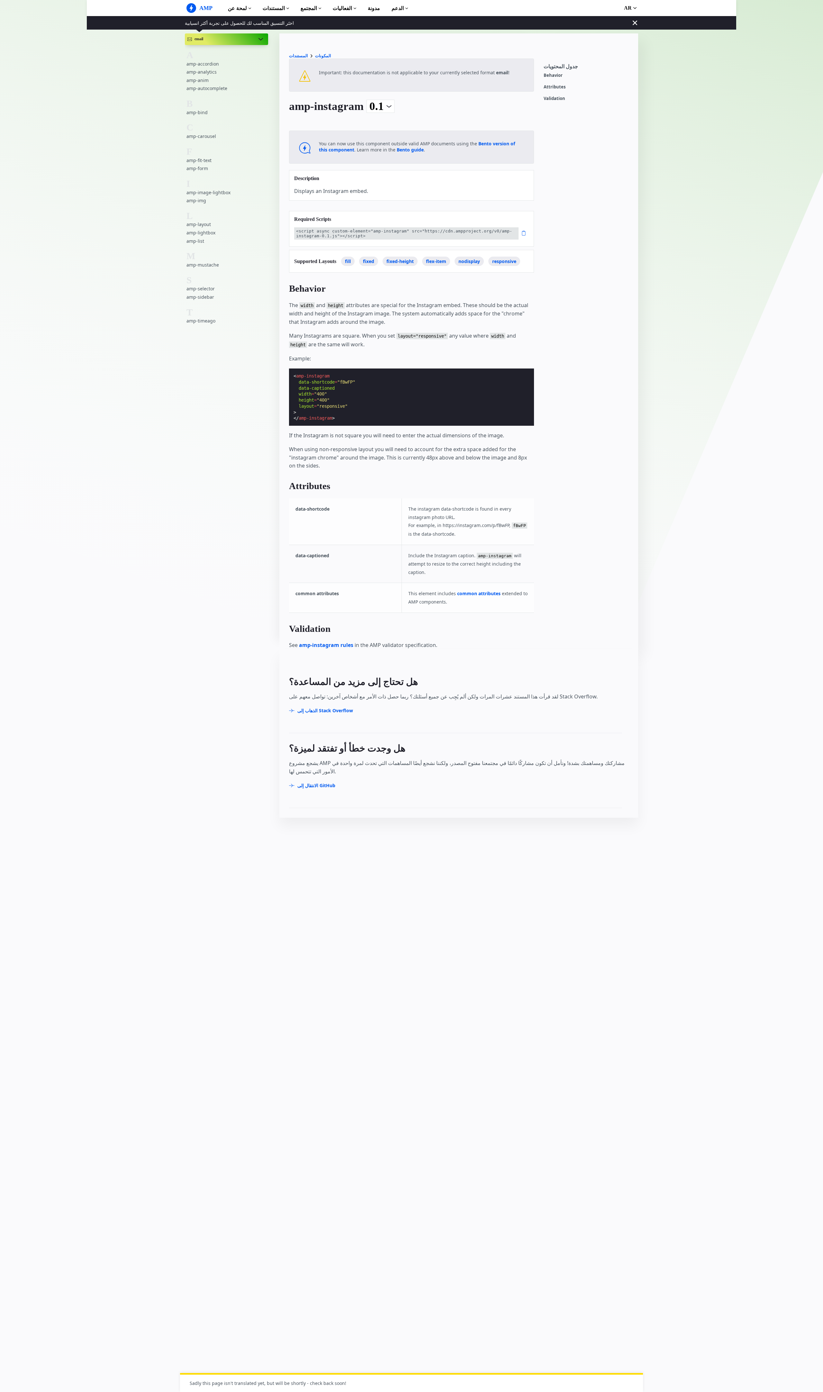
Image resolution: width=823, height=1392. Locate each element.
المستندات (274, 8)
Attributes (554, 87)
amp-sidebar (200, 297)
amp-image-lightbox (208, 192)
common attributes (479, 593)
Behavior (553, 75)
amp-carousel (201, 136)
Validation (554, 98)
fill (348, 261)
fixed (368, 261)
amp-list (195, 241)
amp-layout (198, 224)
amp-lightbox (200, 233)
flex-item (436, 261)
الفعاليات (342, 8)
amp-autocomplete (206, 88)
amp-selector (200, 289)
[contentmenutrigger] (588, 68)
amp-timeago (200, 321)
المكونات (323, 55)
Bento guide (410, 150)
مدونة (374, 8)
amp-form (197, 168)
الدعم (398, 8)
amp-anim (197, 80)
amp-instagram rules (326, 645)
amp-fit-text (199, 160)
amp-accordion (202, 63)
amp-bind (197, 112)
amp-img (196, 200)
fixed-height (400, 261)
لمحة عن (237, 8)
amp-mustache (202, 265)
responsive (504, 261)
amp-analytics (201, 72)
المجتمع (309, 8)
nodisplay (469, 261)
